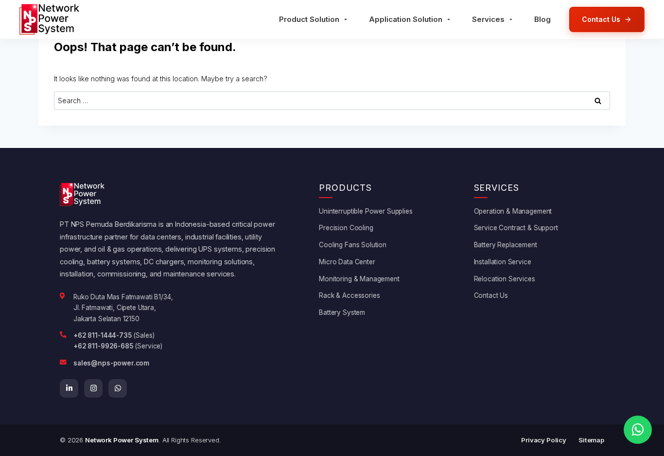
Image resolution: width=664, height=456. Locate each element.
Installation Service (502, 262)
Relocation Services (504, 279)
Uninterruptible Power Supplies (366, 211)
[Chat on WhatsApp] (638, 430)
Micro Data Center (347, 262)
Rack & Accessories (349, 295)
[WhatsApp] (117, 388)
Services (488, 19)
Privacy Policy (543, 440)
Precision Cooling (346, 228)
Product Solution (309, 19)
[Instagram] (93, 388)
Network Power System (121, 440)
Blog (542, 19)
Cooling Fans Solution (352, 245)
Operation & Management (513, 211)
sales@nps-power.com (111, 363)
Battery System (342, 312)
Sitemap (591, 440)
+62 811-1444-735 (102, 335)
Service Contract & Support (516, 228)
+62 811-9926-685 (103, 346)
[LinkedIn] (69, 388)
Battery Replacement (505, 245)
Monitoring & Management (359, 279)
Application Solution (405, 19)
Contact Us (491, 295)
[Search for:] (332, 100)
